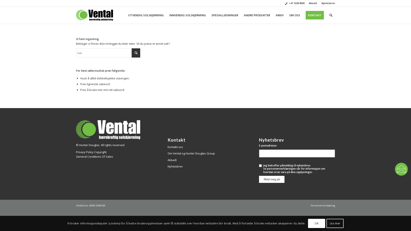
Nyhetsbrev (328, 3)
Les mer (335, 223)
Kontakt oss (175, 147)
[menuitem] (313, 3)
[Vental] (94, 15)
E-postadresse (269, 145)
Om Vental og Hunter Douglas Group (191, 153)
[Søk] (331, 15)
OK (317, 223)
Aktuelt (313, 3)
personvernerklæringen (281, 168)
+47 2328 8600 (296, 3)
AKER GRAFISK (97, 205)
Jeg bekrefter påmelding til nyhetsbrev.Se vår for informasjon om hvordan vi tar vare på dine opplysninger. (294, 169)
